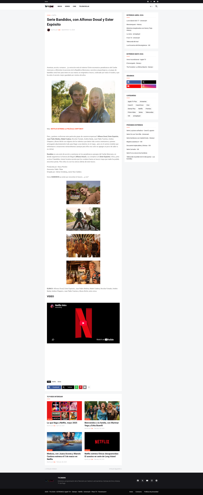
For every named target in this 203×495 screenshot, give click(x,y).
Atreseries (143, 101)
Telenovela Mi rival (132, 41)
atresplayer (137, 116)
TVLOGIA (52, 492)
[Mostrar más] (89, 387)
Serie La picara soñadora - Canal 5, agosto (140, 130)
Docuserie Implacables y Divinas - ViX (139, 145)
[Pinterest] (80, 387)
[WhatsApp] (76, 387)
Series (67, 6)
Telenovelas (84, 6)
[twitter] (151, 1)
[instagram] (149, 86)
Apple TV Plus (132, 101)
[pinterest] (157, 1)
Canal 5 (130, 105)
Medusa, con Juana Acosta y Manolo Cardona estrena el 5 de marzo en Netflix (64, 456)
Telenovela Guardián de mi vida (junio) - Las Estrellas (141, 158)
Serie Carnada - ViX (133, 149)
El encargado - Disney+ (134, 63)
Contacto (139, 492)
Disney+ (74, 492)
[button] (151, 6)
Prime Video (132, 112)
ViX (129, 116)
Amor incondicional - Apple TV (136, 59)
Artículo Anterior (51, 469)
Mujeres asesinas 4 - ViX (134, 142)
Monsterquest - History (134, 24)
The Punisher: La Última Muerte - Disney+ (140, 67)
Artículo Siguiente (115, 469)
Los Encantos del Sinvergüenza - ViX (138, 45)
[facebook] (148, 1)
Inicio (46, 1)
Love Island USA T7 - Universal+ (137, 21)
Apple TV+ (67, 492)
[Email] (85, 387)
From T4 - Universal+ (133, 38)
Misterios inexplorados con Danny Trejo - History (140, 29)
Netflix (54, 15)
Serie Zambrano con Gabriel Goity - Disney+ (141, 138)
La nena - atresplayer (133, 34)
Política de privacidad (151, 492)
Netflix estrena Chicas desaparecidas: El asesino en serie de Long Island (102, 455)
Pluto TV (94, 492)
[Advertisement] (83, 49)
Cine (74, 6)
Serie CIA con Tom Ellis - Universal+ (138, 134)
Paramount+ (102, 492)
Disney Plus (131, 109)
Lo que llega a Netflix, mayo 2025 (62, 423)
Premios (148, 109)
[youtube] (154, 1)
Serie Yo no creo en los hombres (137, 153)
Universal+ (87, 492)
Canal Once (139, 105)
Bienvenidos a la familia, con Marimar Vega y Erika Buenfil (102, 424)
